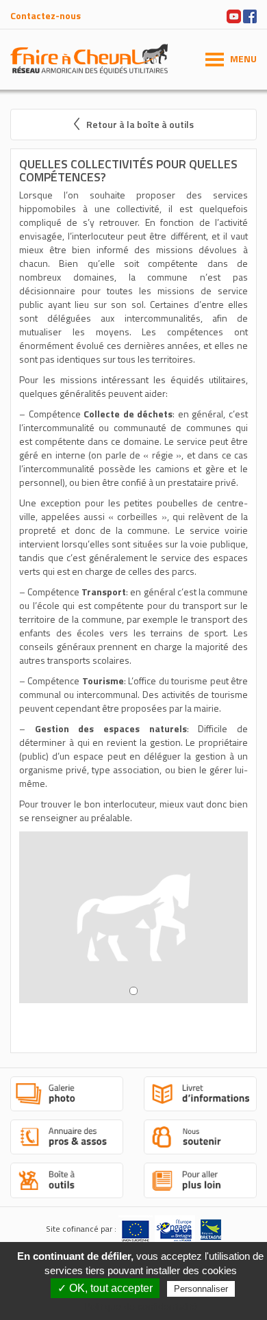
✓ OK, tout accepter (105, 1288)
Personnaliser (201, 1289)
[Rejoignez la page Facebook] (250, 15)
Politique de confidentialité (140, 1306)
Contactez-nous (45, 15)
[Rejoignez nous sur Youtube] (234, 15)
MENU (243, 58)
